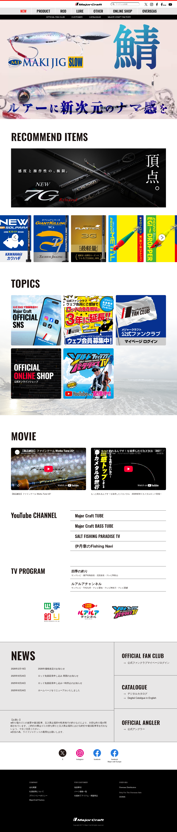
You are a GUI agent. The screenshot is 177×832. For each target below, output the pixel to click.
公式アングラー (136, 729)
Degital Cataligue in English (142, 697)
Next (162, 237)
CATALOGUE (95, 17)
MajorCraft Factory (36, 800)
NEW (23, 11)
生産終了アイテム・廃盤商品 (86, 795)
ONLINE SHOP (122, 11)
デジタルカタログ (137, 693)
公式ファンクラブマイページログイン (148, 662)
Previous (15, 237)
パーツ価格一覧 (80, 791)
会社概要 (33, 787)
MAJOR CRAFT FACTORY (119, 17)
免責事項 (78, 787)
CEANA (122, 796)
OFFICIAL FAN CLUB (55, 17)
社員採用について (36, 791)
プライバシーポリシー (38, 795)
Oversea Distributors (127, 787)
